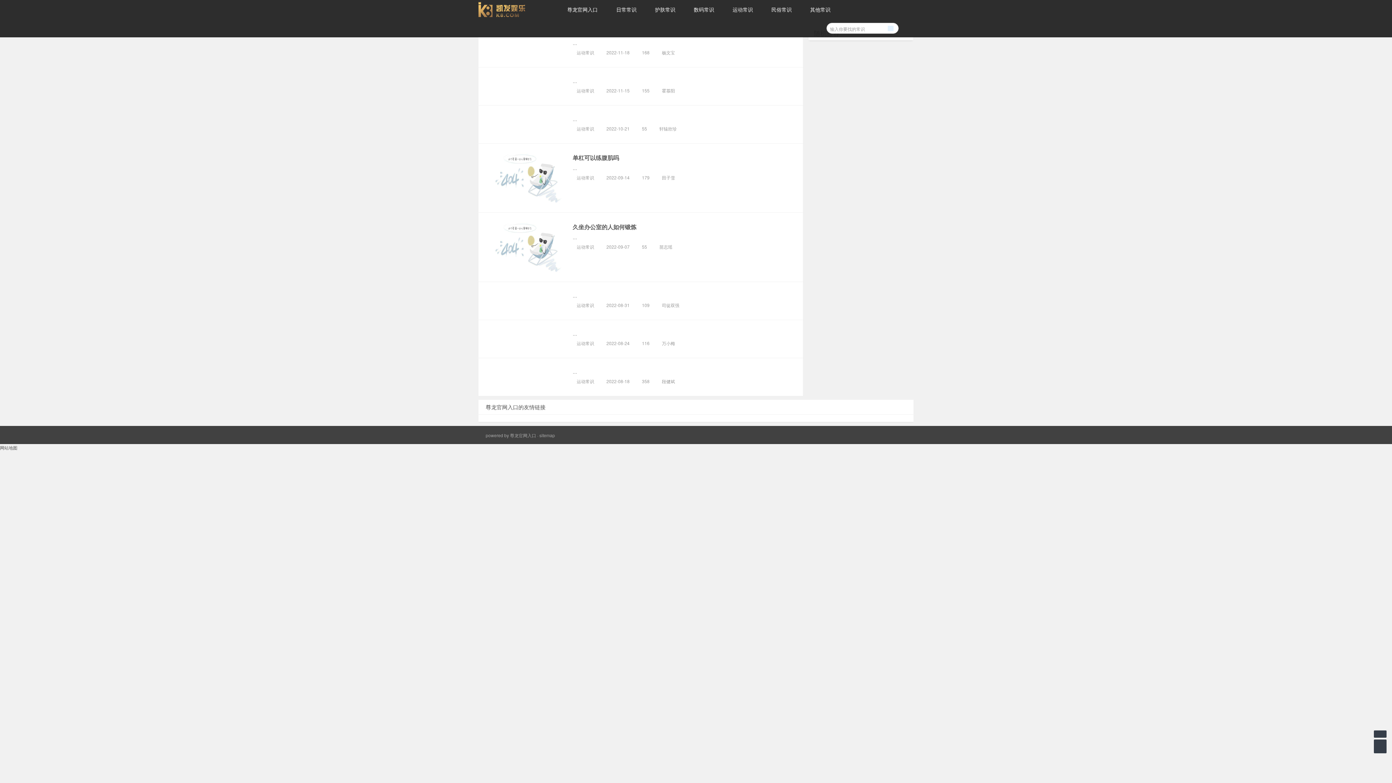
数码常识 (704, 9)
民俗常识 (781, 9)
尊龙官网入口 (582, 9)
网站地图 (8, 447)
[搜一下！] (891, 27)
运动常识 (743, 9)
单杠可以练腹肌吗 (596, 157)
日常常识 (626, 9)
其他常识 (820, 9)
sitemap (547, 435)
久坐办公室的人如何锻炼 (605, 227)
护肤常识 (665, 9)
